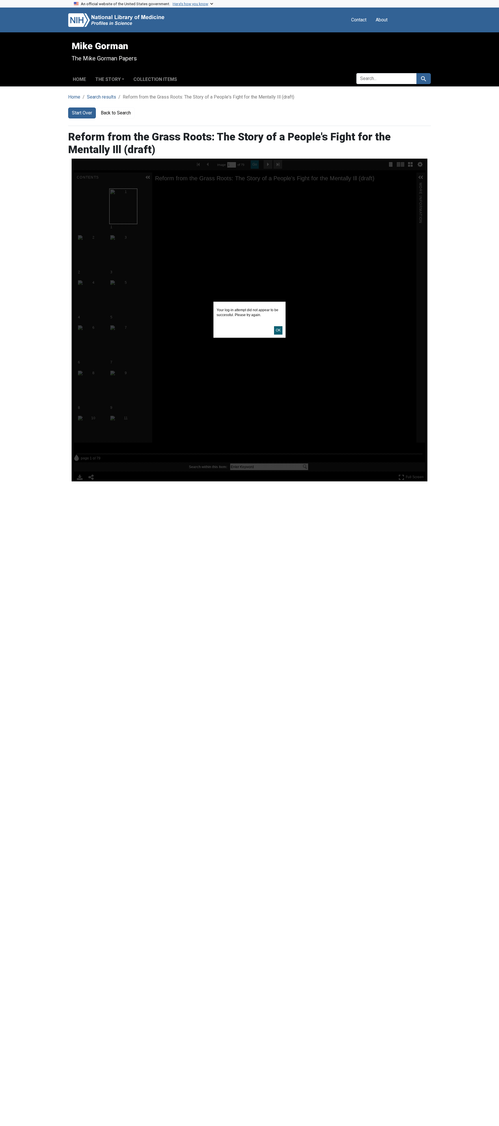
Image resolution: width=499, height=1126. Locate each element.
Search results (101, 97)
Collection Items (155, 79)
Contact (358, 20)
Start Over (82, 113)
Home (79, 79)
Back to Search (116, 113)
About (382, 20)
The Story (108, 79)
